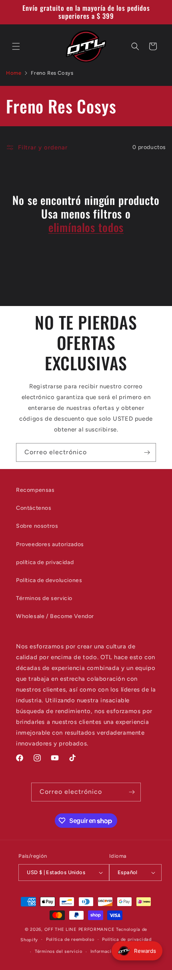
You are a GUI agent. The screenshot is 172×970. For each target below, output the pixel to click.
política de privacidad (45, 562)
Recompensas (35, 490)
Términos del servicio (58, 951)
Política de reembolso (70, 939)
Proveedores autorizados (50, 544)
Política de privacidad (126, 939)
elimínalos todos (86, 227)
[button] (16, 46)
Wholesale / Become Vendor (55, 616)
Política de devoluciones (49, 580)
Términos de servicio (44, 598)
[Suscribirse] (147, 452)
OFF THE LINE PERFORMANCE (80, 929)
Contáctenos (34, 508)
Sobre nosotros (37, 526)
